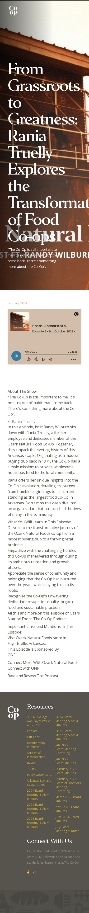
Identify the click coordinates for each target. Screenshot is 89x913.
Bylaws (32, 763)
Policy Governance (40, 775)
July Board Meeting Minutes (67, 829)
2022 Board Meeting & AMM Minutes (38, 809)
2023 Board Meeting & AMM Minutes (38, 823)
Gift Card (33, 737)
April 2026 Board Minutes (67, 809)
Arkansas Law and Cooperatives (39, 783)
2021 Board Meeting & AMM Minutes (38, 795)
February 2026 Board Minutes (66, 771)
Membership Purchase (36, 745)
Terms (31, 769)
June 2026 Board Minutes (67, 819)
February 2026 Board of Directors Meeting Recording (68, 785)
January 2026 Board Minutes (66, 761)
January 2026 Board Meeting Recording (66, 749)
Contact (32, 731)
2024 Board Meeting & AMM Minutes (67, 721)
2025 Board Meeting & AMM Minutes (67, 735)
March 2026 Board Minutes (68, 799)
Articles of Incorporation (36, 755)
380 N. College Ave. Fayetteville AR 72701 (38, 721)
